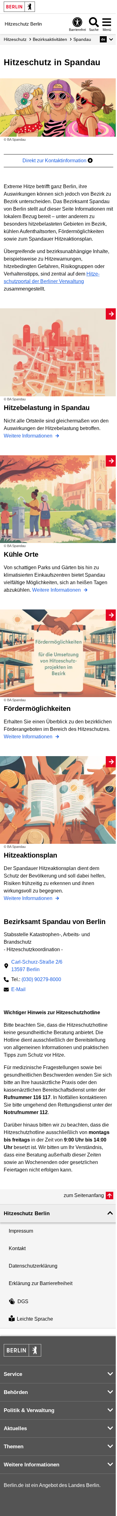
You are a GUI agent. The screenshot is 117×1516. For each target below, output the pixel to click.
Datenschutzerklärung (33, 1266)
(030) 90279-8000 (41, 979)
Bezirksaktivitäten (50, 39)
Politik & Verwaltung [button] (29, 1410)
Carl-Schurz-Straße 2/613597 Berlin (36, 965)
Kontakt (17, 1248)
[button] (106, 39)
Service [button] (13, 1374)
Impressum (21, 1231)
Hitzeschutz (15, 39)
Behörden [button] (16, 1392)
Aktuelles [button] (15, 1428)
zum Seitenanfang (84, 1195)
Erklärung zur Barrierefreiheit (40, 1283)
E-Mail (18, 990)
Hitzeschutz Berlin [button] (27, 1213)
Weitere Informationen (29, 435)
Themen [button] (13, 1447)
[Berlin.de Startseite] (19, 7)
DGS (22, 1301)
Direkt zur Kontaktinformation (55, 160)
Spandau (82, 39)
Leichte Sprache (35, 1319)
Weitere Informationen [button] (31, 1465)
